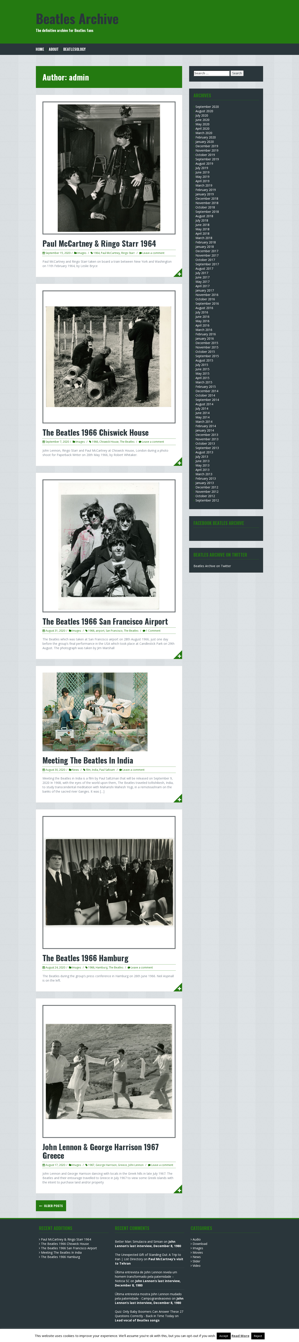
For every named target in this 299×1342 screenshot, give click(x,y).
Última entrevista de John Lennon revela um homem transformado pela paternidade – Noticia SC (146, 1276)
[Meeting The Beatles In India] (95, 711)
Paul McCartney (110, 253)
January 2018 (204, 247)
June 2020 (202, 120)
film (88, 770)
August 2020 (204, 111)
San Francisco (114, 631)
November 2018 (206, 203)
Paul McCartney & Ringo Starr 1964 (99, 243)
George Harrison (106, 1165)
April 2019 (202, 181)
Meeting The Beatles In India (87, 760)
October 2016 (205, 299)
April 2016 (202, 325)
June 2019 (202, 172)
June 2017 (202, 277)
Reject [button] (258, 1336)
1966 (95, 442)
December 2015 (206, 343)
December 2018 (206, 198)
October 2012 (205, 496)
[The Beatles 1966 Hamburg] (109, 882)
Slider (196, 1261)
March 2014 (203, 421)
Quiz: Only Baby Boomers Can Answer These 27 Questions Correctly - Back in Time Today (149, 1313)
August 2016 (204, 308)
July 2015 (201, 365)
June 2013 (202, 461)
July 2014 (201, 408)
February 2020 (205, 137)
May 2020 (202, 124)
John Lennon (136, 1165)
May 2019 (202, 177)
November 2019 (206, 150)
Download (200, 1244)
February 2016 (205, 334)
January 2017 (204, 290)
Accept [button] (223, 1336)
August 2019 (204, 163)
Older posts (53, 1205)
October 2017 (205, 260)
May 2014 (202, 417)
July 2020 (201, 115)
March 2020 (203, 133)
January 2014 (204, 430)
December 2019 (206, 146)
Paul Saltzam (107, 770)
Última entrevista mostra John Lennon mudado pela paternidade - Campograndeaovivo (148, 1296)
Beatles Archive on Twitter (212, 566)
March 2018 (203, 238)
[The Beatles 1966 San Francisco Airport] (109, 545)
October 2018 (205, 207)
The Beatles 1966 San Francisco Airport (105, 621)
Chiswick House (109, 442)
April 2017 (202, 286)
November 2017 (206, 255)
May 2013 (202, 465)
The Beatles (127, 442)
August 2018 (204, 216)
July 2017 (201, 273)
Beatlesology (74, 49)
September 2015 (207, 356)
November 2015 (206, 347)
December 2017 (206, 251)
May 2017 (202, 282)
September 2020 (207, 107)
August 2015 (204, 360)
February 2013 (205, 478)
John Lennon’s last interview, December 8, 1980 (148, 1243)
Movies (198, 1252)
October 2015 (205, 351)
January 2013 (204, 483)
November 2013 (206, 439)
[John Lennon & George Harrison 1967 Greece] (109, 1071)
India (95, 770)
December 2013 (206, 435)
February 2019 (205, 190)
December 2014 (206, 391)
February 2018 (205, 242)
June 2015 (202, 369)
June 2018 (202, 225)
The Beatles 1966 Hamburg (85, 957)
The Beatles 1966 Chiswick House (95, 432)
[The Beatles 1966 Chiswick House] (109, 357)
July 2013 (201, 456)
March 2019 (203, 185)
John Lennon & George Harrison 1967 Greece (100, 1151)
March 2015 (203, 382)
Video (197, 1265)
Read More (240, 1335)
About (54, 49)
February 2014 (205, 426)
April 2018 (202, 233)
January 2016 (204, 338)
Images (81, 253)
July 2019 (201, 168)
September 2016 (207, 303)
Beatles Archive (77, 18)
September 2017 (207, 264)
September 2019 (207, 159)
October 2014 (205, 395)
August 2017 (204, 268)
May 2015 (202, 373)
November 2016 (206, 295)
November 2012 (206, 491)
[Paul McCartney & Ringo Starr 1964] (109, 168)
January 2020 (204, 142)
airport (100, 631)
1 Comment (153, 631)
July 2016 (201, 312)
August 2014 (204, 404)
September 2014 (207, 400)
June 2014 (202, 413)
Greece (122, 1165)
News (75, 770)
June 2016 (202, 317)
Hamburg (101, 967)
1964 (96, 253)
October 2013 (205, 443)
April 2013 (202, 470)
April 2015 (202, 378)
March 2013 (203, 474)
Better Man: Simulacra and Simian (139, 1241)
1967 (91, 1165)
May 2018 (202, 229)
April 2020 (202, 128)
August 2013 (204, 452)
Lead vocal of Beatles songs (137, 1320)
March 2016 (203, 330)
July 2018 (201, 220)
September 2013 (207, 448)
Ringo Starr (128, 253)
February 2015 (205, 386)
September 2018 (207, 212)
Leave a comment (153, 253)
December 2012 (206, 487)
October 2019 (205, 155)
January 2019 (204, 194)
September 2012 (207, 500)
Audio (197, 1239)
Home (40, 49)
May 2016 (202, 321)
